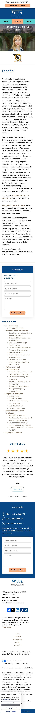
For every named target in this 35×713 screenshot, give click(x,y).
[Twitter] (13, 610)
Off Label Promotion (16, 328)
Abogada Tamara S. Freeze (13, 205)
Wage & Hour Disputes (14, 394)
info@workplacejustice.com (13, 603)
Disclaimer (17, 636)
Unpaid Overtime (15, 398)
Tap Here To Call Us (17, 5)
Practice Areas (9, 321)
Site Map (17, 642)
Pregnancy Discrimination (18, 350)
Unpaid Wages (14, 396)
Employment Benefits (14, 432)
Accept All (11, 703)
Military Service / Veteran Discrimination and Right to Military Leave (19, 362)
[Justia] (22, 610)
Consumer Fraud (12, 326)
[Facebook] (9, 610)
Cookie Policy (8, 663)
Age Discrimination (16, 352)
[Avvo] (26, 610)
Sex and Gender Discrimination (20, 348)
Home (6, 21)
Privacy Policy (17, 639)
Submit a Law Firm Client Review (18, 496)
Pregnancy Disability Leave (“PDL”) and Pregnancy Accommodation (18, 388)
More (29, 21)
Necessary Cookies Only (10, 707)
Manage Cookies (21, 663)
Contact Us (17, 21)
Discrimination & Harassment (17, 331)
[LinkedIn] (17, 610)
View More (17, 489)
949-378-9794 (14, 597)
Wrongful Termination (17, 415)
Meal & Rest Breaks (16, 406)
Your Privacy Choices (14, 661)
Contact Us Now (17, 313)
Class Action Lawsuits (17, 408)
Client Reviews (17, 444)
